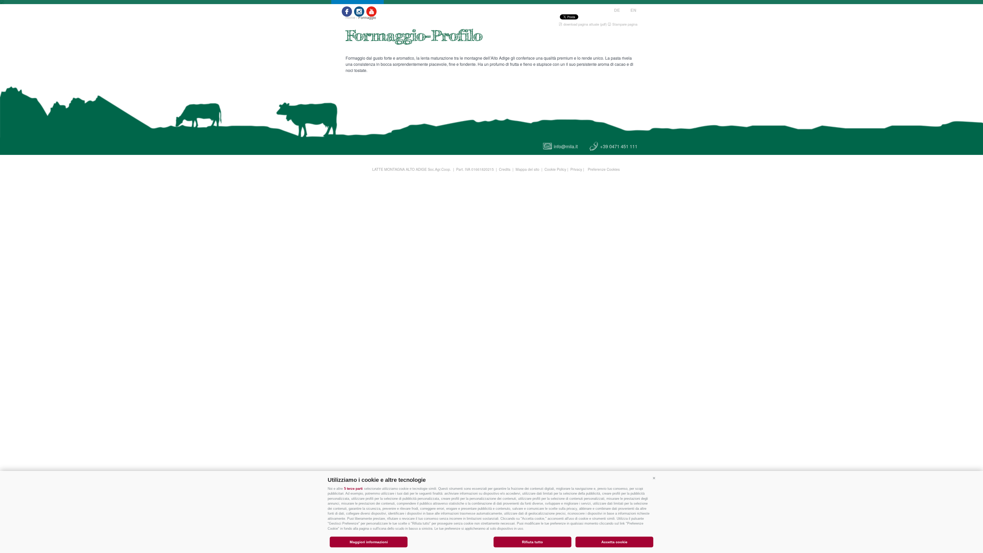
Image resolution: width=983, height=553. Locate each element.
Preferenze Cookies (604, 169)
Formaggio (367, 17)
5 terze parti (353, 489)
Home (350, 17)
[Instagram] (359, 11)
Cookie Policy (555, 169)
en (633, 10)
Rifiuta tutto (532, 542)
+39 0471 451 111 (618, 146)
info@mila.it (566, 146)
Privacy (576, 169)
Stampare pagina (624, 24)
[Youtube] (371, 11)
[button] (654, 478)
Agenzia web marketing (631, 168)
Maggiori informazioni (369, 542)
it (625, 10)
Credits (504, 169)
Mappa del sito (527, 169)
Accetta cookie (614, 542)
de (617, 10)
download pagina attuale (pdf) (585, 24)
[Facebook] (347, 11)
